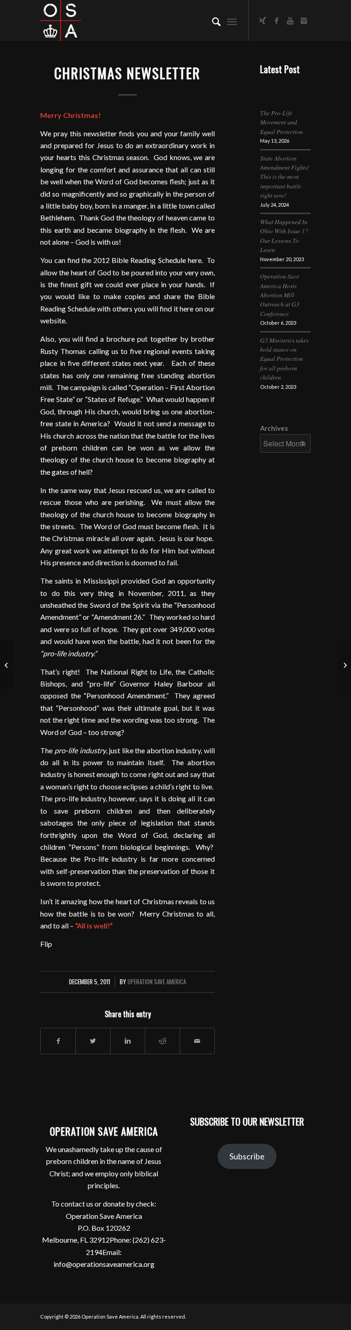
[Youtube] (290, 20)
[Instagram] (304, 20)
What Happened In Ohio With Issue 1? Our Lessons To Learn (284, 235)
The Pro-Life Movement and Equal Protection (281, 122)
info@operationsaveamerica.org (103, 1264)
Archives (274, 428)
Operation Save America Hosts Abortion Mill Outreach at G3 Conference (279, 295)
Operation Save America (157, 981)
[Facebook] (276, 20)
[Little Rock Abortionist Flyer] (7, 665)
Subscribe (247, 1156)
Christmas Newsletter (127, 73)
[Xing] (263, 20)
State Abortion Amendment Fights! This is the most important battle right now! (284, 177)
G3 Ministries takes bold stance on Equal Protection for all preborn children (284, 359)
